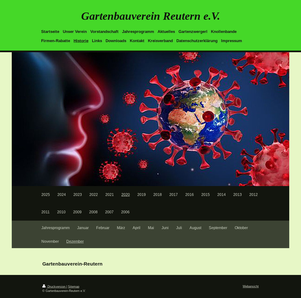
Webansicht (251, 286)
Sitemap (73, 286)
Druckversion (56, 286)
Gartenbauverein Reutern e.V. (150, 16)
